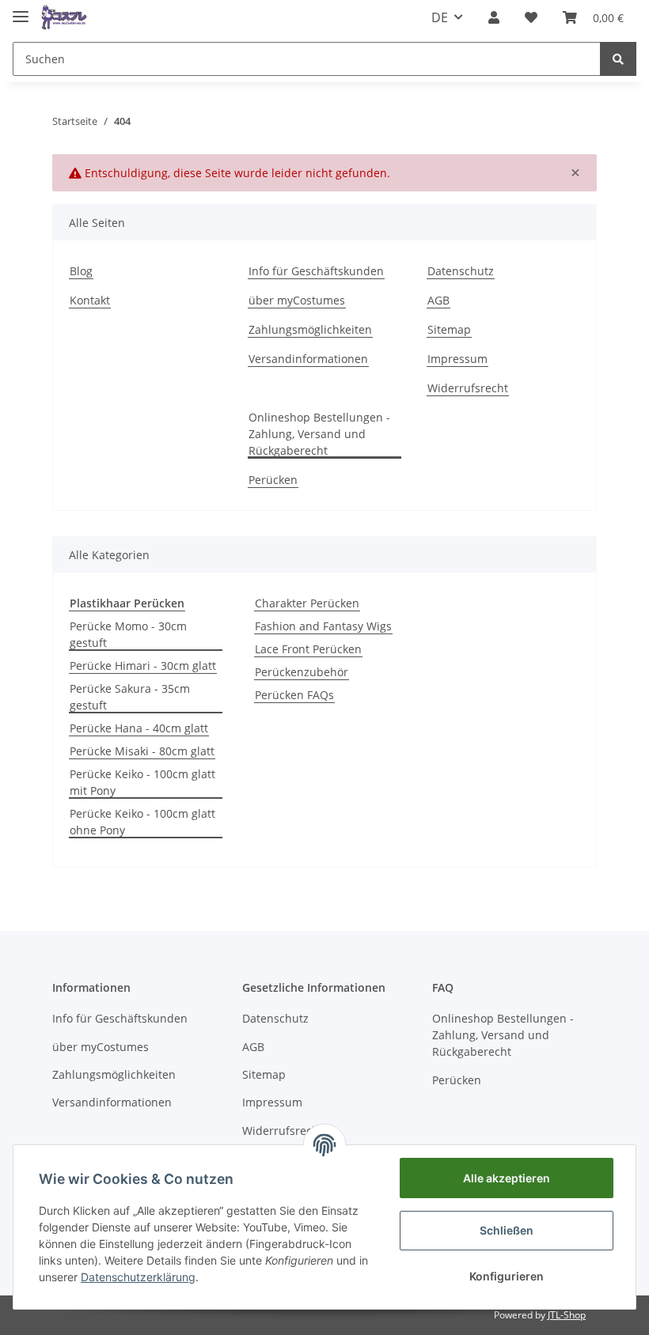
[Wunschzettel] (531, 17)
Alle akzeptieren (506, 1178)
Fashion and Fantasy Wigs (323, 625)
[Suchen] (618, 59)
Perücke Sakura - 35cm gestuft (130, 697)
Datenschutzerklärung (138, 1277)
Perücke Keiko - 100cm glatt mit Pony (142, 782)
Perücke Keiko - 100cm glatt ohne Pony (142, 822)
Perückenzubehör (301, 671)
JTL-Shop (567, 1315)
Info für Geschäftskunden (316, 270)
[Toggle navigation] (20, 10)
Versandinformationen (308, 358)
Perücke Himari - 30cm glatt (143, 665)
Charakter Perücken (307, 603)
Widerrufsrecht (467, 387)
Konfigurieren (506, 1276)
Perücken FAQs (294, 694)
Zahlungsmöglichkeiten (310, 329)
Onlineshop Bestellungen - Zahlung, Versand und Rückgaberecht (319, 434)
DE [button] (439, 17)
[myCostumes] (64, 18)
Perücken (273, 479)
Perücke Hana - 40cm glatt (139, 728)
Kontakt (90, 300)
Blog (81, 270)
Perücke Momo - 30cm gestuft (128, 634)
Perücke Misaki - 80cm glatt (142, 750)
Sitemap (449, 329)
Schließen (506, 1230)
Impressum (457, 358)
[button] (494, 17)
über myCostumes (297, 300)
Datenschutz (460, 270)
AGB (438, 300)
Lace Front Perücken (308, 648)
